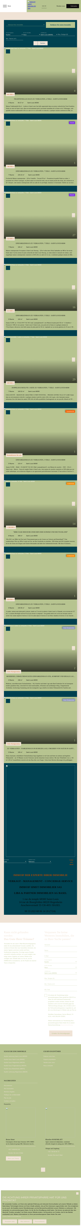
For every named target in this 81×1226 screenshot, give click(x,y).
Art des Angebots (9, 32)
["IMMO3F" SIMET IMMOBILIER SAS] (33, 6)
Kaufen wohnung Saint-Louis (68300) (15, 1056)
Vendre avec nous (49, 1062)
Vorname (47, 944)
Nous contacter (48, 1065)
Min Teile (47, 989)
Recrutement (8, 1085)
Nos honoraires (9, 1088)
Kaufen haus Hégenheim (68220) (14, 1062)
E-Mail (46, 956)
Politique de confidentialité (12, 1095)
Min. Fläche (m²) (11, 38)
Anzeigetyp (6, 859)
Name (46, 950)
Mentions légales (9, 1091)
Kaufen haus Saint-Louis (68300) (14, 1059)
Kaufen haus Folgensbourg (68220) (15, 1065)
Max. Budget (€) (63, 34)
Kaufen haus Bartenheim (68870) (14, 1068)
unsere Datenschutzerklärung (11, 1216)
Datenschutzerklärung (67, 1025)
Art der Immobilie (27, 32)
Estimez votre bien (49, 1056)
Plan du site (7, 1098)
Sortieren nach (32, 859)
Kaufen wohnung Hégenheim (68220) (15, 1072)
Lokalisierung (43, 32)
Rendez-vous (61, 6)
